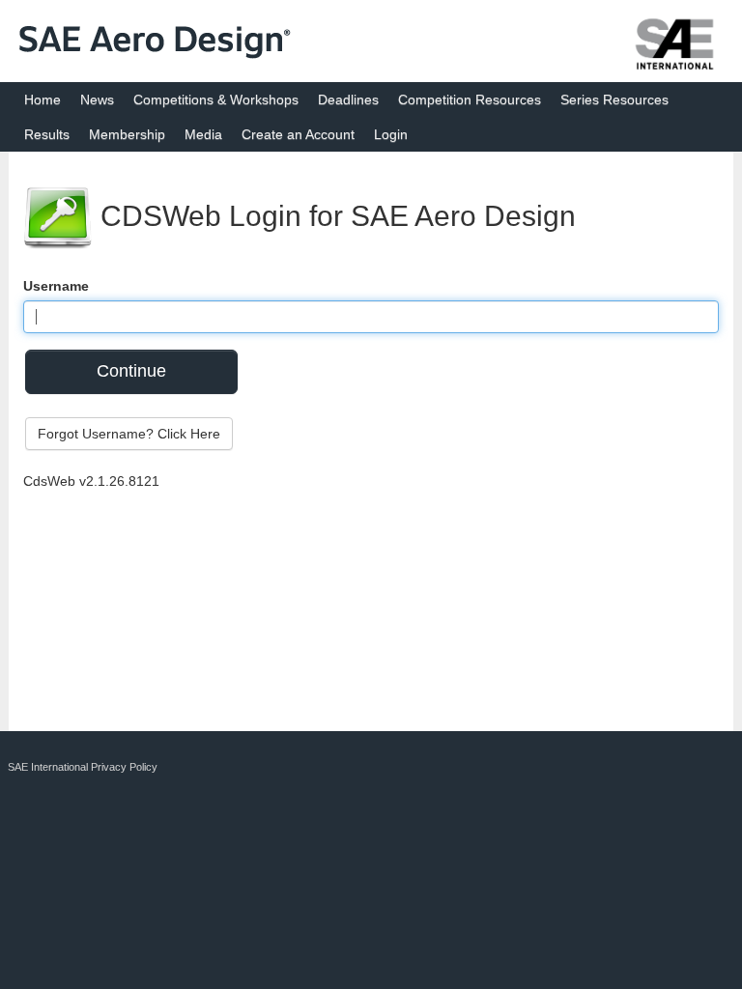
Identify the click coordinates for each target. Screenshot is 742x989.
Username (56, 286)
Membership (127, 134)
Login (391, 134)
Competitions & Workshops (216, 99)
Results (47, 134)
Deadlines (348, 99)
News (97, 99)
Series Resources (614, 99)
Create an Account (298, 134)
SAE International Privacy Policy (82, 767)
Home (42, 99)
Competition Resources (469, 99)
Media (203, 134)
